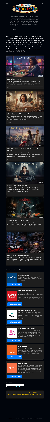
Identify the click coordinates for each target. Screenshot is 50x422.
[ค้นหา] (43, 3)
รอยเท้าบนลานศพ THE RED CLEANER (18, 220)
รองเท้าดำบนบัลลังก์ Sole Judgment (17, 185)
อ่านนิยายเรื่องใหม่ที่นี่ (15, 284)
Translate (19, 387)
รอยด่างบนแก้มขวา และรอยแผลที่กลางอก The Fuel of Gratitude (22, 149)
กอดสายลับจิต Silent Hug (14, 79)
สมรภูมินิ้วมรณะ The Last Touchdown (18, 255)
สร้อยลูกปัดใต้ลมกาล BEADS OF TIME (18, 114)
